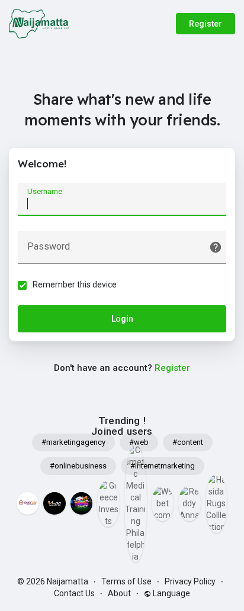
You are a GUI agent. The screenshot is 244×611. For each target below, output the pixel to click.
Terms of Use (126, 581)
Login (122, 319)
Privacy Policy (190, 581)
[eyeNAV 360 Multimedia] (28, 503)
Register (205, 23)
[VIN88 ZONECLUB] (54, 503)
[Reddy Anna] (189, 503)
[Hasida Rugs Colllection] (217, 503)
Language (170, 593)
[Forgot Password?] (215, 247)
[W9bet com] (163, 503)
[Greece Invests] (108, 503)
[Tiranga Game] (81, 503)
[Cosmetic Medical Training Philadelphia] (135, 503)
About (119, 593)
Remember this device (75, 284)
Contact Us (74, 593)
